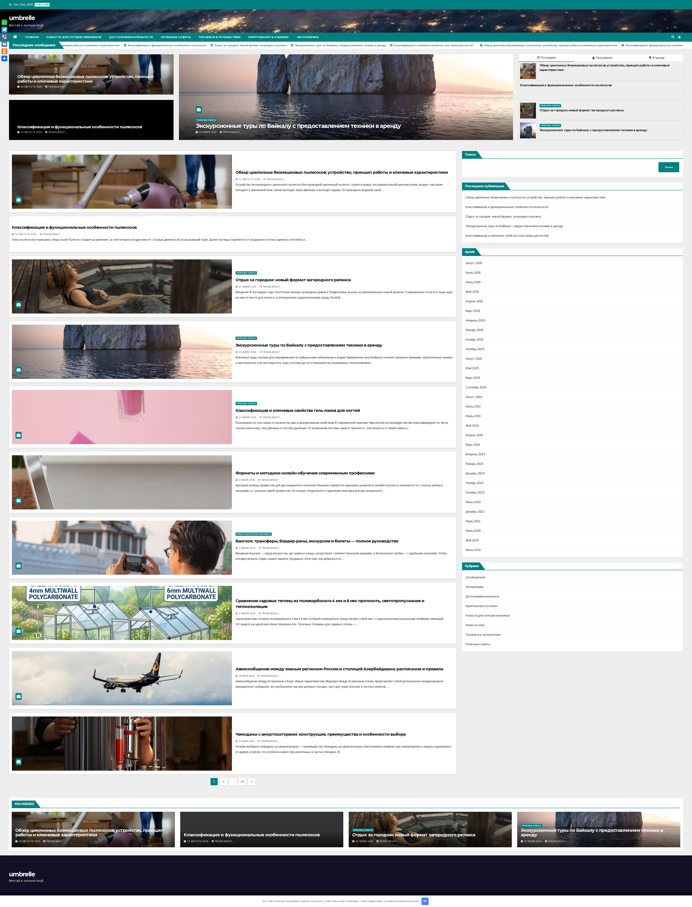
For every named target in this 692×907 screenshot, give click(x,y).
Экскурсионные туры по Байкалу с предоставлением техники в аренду (593, 130)
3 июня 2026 (247, 613)
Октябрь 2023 (475, 492)
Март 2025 (473, 377)
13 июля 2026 (248, 417)
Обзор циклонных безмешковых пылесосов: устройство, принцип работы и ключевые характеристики (85, 79)
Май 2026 (472, 291)
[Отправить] (4, 58)
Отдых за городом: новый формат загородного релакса (582, 110)
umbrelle (22, 18)
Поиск (470, 155)
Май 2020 (472, 540)
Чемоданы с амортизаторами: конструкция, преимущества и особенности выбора (321, 734)
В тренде (658, 57)
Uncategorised (475, 577)
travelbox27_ (57, 87)
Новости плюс (475, 625)
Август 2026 (474, 263)
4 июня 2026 (247, 548)
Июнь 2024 (473, 416)
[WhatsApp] (4, 22)
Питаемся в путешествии (219, 37)
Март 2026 (473, 310)
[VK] (4, 44)
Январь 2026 (474, 330)
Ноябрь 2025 (474, 339)
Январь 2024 (474, 463)
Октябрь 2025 (475, 349)
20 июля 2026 (248, 352)
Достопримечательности (131, 37)
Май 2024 (472, 425)
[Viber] (4, 36)
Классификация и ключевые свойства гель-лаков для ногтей (298, 410)
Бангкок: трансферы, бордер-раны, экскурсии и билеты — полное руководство (317, 541)
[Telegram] (4, 29)
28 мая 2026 (247, 676)
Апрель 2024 (474, 435)
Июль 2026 (473, 272)
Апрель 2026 (474, 301)
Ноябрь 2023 (474, 483)
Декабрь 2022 (475, 511)
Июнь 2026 (473, 282)
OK (425, 901)
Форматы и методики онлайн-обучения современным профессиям (305, 473)
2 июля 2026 (247, 480)
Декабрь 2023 (475, 473)
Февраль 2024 (475, 454)
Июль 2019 (473, 549)
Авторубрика (308, 37)
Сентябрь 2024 (476, 387)
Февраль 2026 (475, 320)
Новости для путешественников (73, 37)
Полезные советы (176, 37)
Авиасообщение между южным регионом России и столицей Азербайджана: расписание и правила (339, 669)
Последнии (548, 57)
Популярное (604, 57)
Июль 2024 (473, 406)
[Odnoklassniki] (4, 51)
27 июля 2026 (248, 287)
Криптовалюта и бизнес (268, 37)
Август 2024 (474, 396)
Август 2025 (474, 358)
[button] (672, 37)
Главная (32, 37)
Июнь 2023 (473, 502)
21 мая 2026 (247, 741)
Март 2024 (473, 444)
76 (242, 781)
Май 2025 (472, 368)
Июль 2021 (473, 521)
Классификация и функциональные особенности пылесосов (79, 126)
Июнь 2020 (473, 530)
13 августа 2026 (32, 87)
